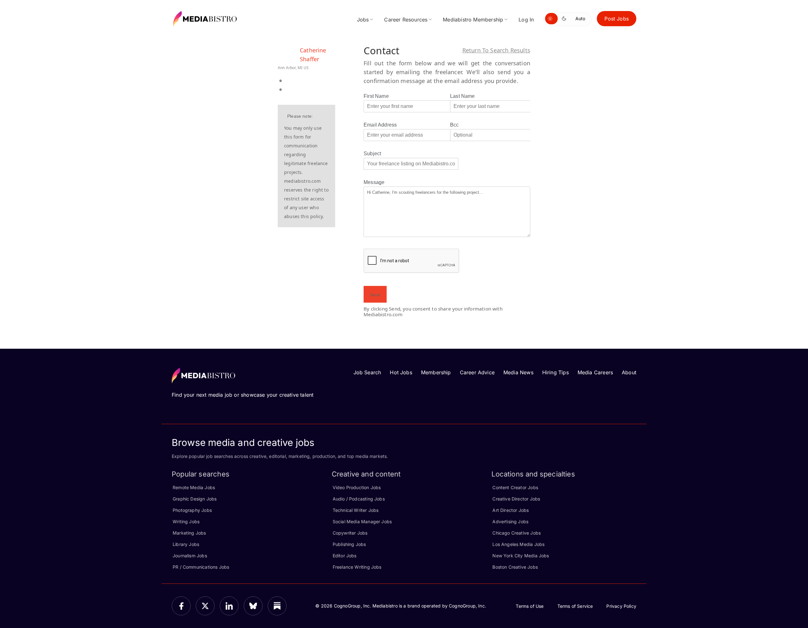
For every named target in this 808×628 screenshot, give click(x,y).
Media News (518, 372)
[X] (205, 605)
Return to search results (496, 50)
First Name (376, 96)
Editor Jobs (345, 555)
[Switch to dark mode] (565, 18)
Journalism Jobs (190, 555)
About (629, 372)
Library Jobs (186, 544)
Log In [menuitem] (526, 19)
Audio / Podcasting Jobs (359, 498)
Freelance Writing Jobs (357, 567)
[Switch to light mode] (551, 18)
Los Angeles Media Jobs (518, 544)
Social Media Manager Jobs (362, 521)
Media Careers (595, 372)
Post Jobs (616, 18)
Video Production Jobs (357, 487)
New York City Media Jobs (520, 555)
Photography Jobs (192, 510)
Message (374, 182)
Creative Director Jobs (516, 498)
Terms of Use (530, 606)
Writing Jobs (186, 521)
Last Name (462, 96)
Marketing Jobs (189, 533)
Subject (372, 153)
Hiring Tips (555, 372)
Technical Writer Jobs (356, 510)
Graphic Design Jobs (195, 498)
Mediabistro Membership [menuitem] (473, 19)
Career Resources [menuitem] (405, 19)
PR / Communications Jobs (201, 567)
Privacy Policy (621, 606)
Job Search (367, 372)
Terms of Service (575, 606)
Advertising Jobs (510, 521)
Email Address (380, 124)
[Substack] (277, 605)
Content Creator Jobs (515, 487)
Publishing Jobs (349, 544)
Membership (436, 372)
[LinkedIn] (229, 605)
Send (375, 294)
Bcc (454, 124)
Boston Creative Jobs (515, 567)
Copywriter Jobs (350, 533)
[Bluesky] (253, 605)
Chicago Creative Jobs (516, 533)
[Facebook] (181, 605)
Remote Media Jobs (194, 487)
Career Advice (477, 372)
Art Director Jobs (510, 510)
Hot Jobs (401, 372)
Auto (580, 18)
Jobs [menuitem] (363, 19)
